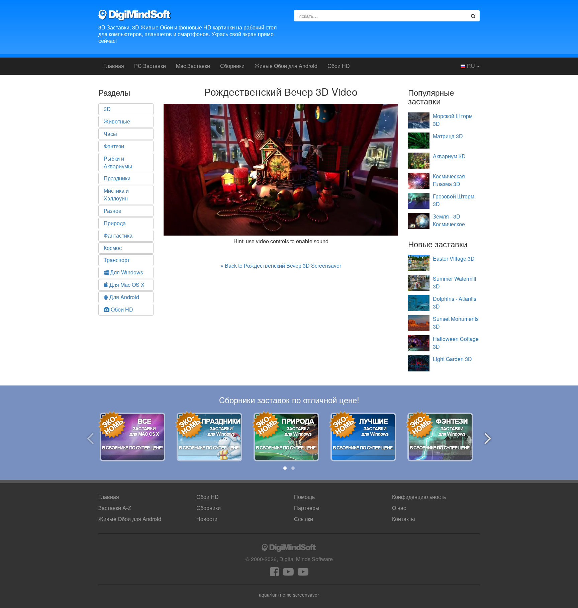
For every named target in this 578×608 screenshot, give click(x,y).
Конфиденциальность (419, 497)
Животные (117, 121)
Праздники (117, 178)
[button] (285, 468)
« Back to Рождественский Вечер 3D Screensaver (280, 265)
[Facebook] (274, 573)
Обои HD (338, 66)
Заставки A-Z (114, 508)
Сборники (232, 66)
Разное (112, 210)
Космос (113, 248)
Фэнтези (114, 146)
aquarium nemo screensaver (289, 594)
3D (107, 109)
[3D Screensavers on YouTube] (288, 573)
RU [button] (471, 66)
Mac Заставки (193, 66)
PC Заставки (150, 66)
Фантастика (118, 235)
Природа (115, 223)
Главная (113, 66)
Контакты (403, 519)
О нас (399, 508)
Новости (206, 519)
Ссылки (303, 519)
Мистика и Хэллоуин (116, 194)
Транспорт (117, 260)
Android (286, 66)
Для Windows (126, 272)
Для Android (123, 297)
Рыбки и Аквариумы (118, 162)
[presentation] (90, 437)
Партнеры (306, 508)
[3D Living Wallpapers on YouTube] (303, 573)
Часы (110, 134)
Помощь (304, 497)
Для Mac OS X (126, 284)
